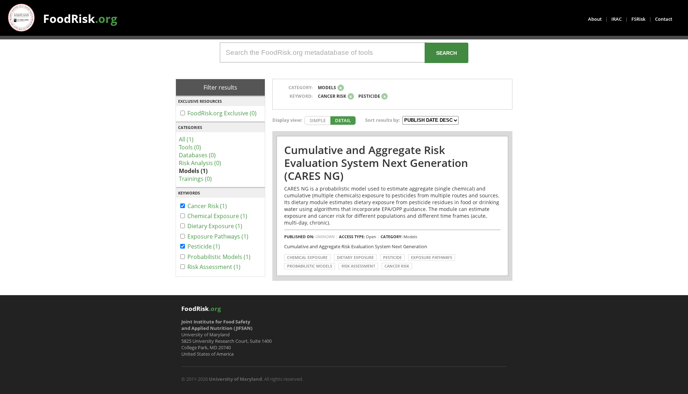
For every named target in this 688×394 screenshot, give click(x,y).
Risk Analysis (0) (200, 163)
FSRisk (638, 19)
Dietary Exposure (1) (214, 226)
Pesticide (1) (203, 246)
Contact (663, 19)
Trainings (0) (195, 179)
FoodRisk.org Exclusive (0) (222, 113)
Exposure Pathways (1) (217, 236)
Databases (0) (197, 155)
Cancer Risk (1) (207, 206)
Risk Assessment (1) (213, 267)
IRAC (616, 19)
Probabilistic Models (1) (218, 257)
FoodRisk (80, 18)
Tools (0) (190, 147)
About (595, 19)
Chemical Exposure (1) (217, 216)
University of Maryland (235, 379)
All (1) (186, 139)
